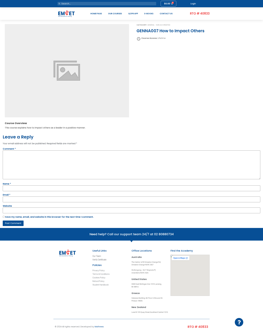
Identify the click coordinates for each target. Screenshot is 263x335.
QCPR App (133, 13)
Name (7, 184)
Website (7, 206)
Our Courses (115, 13)
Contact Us (166, 13)
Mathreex (99, 326)
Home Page (96, 13)
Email (6, 195)
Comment (9, 149)
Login (193, 3)
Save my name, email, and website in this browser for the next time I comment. (49, 217)
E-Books (148, 13)
